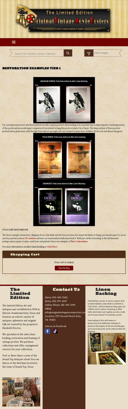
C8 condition (30, 238)
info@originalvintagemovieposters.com (66, 312)
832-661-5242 (60, 297)
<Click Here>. (52, 246)
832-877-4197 (59, 301)
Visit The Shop (64, 268)
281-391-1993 (68, 305)
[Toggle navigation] (13, 42)
